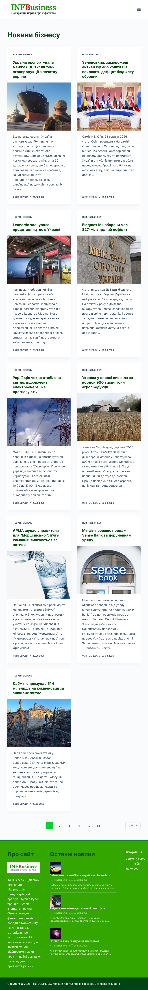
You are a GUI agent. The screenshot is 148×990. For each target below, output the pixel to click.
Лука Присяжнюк (62, 879)
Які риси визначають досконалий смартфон (77, 908)
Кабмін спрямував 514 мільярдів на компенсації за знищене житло (38, 688)
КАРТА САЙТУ (135, 859)
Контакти (132, 869)
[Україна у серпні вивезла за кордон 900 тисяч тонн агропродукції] (109, 417)
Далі (131, 825)
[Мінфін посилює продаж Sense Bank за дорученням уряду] (109, 570)
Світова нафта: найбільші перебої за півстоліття (80, 875)
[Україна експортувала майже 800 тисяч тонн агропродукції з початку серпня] (39, 106)
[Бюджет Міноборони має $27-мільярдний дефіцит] (109, 260)
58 (98, 825)
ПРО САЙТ (133, 864)
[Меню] (139, 9)
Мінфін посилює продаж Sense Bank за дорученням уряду (106, 535)
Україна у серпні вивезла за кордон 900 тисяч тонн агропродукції (107, 382)
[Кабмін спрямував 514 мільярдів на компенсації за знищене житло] (39, 723)
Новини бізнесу (22, 54)
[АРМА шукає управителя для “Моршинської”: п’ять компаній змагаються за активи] (39, 575)
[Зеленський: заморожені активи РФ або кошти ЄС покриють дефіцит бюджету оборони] (109, 106)
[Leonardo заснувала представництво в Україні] (39, 260)
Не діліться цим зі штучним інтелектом (74, 940)
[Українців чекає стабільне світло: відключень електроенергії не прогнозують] (39, 422)
